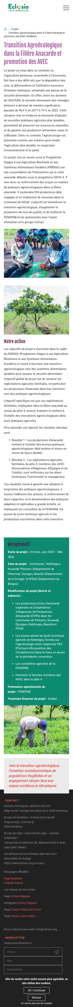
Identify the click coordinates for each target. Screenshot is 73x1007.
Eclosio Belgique (20, 896)
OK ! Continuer (36, 990)
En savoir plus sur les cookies (36, 1003)
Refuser (36, 997)
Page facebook (13, 878)
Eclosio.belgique (27, 902)
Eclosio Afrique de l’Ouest (26, 909)
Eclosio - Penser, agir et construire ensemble (18, 8)
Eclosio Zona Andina (23, 916)
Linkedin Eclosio (13, 882)
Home (5, 28)
